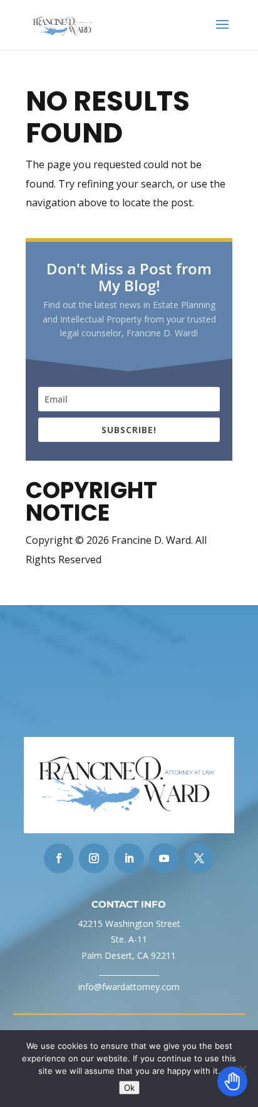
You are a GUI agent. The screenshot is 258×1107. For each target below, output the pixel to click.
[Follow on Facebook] (59, 858)
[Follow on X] (199, 858)
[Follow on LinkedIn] (129, 858)
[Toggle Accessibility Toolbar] (232, 1081)
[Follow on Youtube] (164, 858)
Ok (129, 1088)
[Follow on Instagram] (94, 858)
